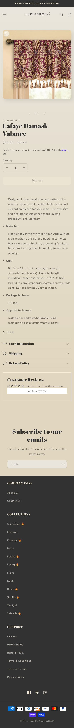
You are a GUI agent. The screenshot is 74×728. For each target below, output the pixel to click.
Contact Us (14, 501)
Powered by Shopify (46, 721)
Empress (12, 532)
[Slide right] (45, 114)
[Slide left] (29, 114)
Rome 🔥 (12, 589)
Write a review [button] (37, 391)
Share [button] (10, 332)
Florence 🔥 (14, 540)
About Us (13, 493)
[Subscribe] (63, 464)
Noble (10, 581)
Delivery (12, 636)
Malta (10, 573)
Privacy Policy (15, 677)
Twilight (12, 605)
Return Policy (15, 644)
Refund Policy (15, 652)
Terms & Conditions (19, 661)
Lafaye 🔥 (13, 556)
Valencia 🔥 (14, 613)
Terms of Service (17, 669)
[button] (4, 15)
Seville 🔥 (13, 597)
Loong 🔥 (13, 564)
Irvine (10, 548)
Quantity (7, 160)
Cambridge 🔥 (15, 524)
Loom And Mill (32, 721)
